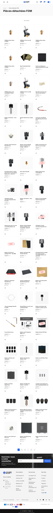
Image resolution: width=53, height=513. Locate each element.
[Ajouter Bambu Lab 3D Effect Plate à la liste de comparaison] (36, 365)
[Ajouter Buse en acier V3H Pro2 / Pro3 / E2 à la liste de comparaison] (5, 444)
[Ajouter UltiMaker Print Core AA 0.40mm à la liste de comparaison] (20, 47)
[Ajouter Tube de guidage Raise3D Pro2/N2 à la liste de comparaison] (5, 314)
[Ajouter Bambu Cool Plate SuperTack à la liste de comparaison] (5, 391)
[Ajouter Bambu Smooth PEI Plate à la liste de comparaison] (36, 339)
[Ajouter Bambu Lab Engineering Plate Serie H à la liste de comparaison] (20, 444)
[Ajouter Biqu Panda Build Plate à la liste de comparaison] (20, 73)
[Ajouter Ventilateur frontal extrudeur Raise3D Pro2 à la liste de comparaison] (36, 234)
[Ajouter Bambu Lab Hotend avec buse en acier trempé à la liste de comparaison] (36, 153)
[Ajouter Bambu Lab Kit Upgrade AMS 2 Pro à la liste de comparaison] (20, 339)
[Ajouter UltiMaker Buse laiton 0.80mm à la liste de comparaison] (5, 73)
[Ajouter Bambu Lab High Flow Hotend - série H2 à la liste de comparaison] (20, 391)
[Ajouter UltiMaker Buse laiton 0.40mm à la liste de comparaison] (5, 47)
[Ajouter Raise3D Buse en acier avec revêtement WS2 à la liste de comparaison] (20, 314)
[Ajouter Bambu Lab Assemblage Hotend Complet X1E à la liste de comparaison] (36, 207)
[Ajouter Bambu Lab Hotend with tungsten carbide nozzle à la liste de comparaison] (36, 314)
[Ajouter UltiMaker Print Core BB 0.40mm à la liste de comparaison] (20, 99)
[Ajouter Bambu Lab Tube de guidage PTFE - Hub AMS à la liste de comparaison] (5, 262)
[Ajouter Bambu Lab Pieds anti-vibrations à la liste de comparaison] (5, 365)
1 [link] (18, 449)
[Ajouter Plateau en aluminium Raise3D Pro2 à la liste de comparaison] (5, 288)
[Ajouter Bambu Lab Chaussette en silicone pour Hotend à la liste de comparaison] (5, 418)
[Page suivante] (34, 450)
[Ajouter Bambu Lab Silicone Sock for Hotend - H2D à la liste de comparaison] (36, 418)
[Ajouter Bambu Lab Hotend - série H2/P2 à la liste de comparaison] (5, 126)
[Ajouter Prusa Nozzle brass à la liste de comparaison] (5, 339)
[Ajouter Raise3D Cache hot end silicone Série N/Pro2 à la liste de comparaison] (36, 99)
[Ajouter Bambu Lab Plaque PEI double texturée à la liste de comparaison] (20, 262)
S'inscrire (47, 461)
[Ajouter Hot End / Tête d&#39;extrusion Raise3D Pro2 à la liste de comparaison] (5, 153)
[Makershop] (7, 473)
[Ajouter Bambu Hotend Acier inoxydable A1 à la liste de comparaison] (36, 180)
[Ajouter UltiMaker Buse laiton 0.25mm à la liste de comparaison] (36, 47)
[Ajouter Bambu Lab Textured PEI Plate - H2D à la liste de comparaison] (36, 288)
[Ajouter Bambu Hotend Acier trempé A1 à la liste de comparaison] (20, 126)
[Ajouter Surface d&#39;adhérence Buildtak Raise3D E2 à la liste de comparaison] (20, 288)
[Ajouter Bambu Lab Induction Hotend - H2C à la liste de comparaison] (20, 365)
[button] (4, 2)
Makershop (45, 504)
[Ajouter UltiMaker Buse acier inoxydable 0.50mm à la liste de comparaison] (5, 99)
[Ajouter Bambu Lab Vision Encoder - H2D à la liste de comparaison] (36, 444)
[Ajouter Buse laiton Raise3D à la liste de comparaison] (20, 180)
